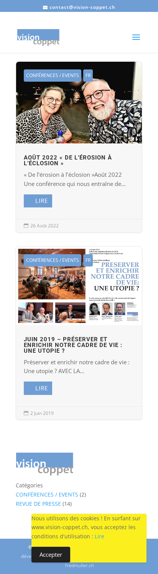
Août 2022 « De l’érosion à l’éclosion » (79, 147)
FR (88, 75)
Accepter (51, 554)
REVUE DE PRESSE (38, 503)
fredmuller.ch (79, 565)
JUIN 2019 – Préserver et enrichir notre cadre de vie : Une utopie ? (79, 333)
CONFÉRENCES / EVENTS (52, 75)
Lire (41, 200)
